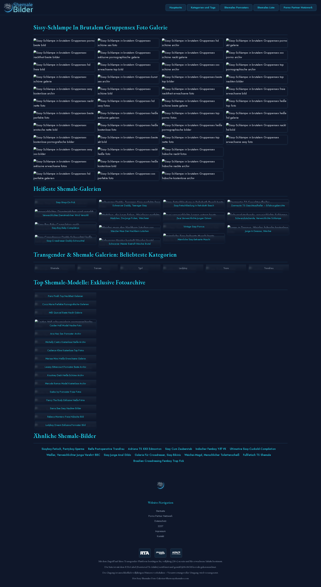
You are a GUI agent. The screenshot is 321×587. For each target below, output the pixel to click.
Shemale (54, 268)
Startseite (160, 511)
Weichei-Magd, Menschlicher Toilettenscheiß (211, 455)
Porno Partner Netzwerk (298, 7)
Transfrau (269, 268)
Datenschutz (160, 521)
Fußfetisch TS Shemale (257, 455)
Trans (226, 268)
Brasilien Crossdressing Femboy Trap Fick (158, 461)
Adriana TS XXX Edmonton (144, 449)
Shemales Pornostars (236, 7)
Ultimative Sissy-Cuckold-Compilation (253, 449)
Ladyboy (183, 268)
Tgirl (140, 268)
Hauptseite (176, 7)
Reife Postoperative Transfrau (106, 449)
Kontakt (160, 536)
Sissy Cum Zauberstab (178, 449)
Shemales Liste (266, 7)
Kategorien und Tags (203, 7)
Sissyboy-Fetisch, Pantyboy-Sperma (63, 449)
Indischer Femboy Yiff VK (211, 449)
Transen (97, 268)
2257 (160, 526)
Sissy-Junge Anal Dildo (117, 455)
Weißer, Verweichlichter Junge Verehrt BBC (73, 455)
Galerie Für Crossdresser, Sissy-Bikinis (158, 455)
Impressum (160, 531)
